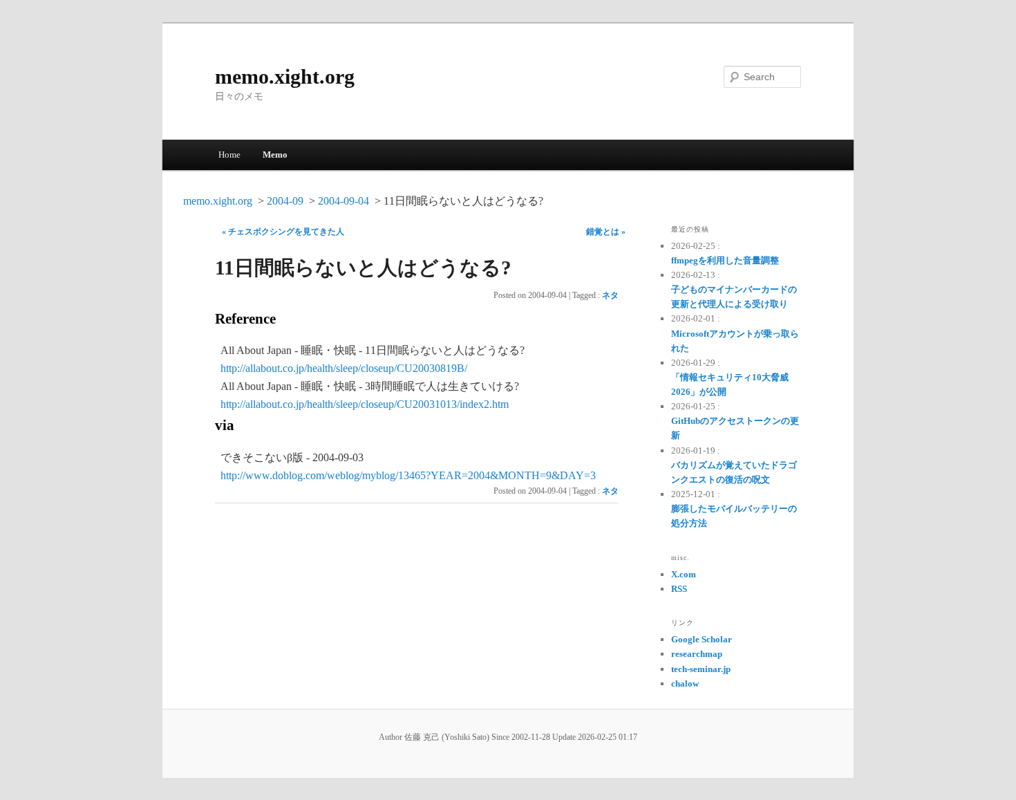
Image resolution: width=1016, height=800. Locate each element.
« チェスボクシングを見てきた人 (283, 231)
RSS (679, 589)
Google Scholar (701, 639)
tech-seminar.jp (701, 669)
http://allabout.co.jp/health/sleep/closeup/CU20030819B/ (343, 368)
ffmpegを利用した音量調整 (725, 260)
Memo (275, 154)
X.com (683, 574)
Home (229, 154)
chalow (685, 683)
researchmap (696, 654)
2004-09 (285, 201)
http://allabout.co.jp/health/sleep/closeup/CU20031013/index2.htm (364, 404)
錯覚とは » (605, 231)
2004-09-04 (343, 201)
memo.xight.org (285, 76)
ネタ (610, 295)
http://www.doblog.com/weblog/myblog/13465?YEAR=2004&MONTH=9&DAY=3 (408, 475)
